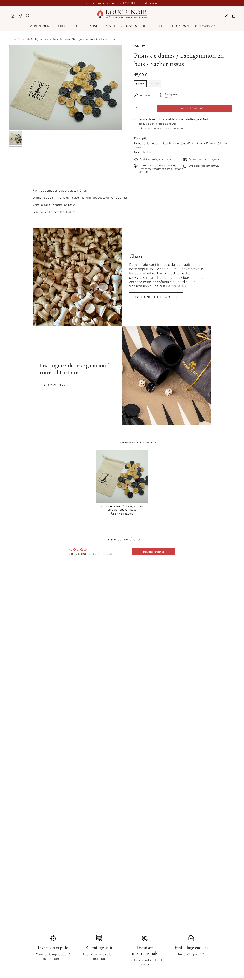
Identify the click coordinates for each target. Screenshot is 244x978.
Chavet (139, 46)
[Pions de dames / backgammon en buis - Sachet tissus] (122, 476)
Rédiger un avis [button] (153, 551)
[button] (40, 26)
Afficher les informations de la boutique (160, 128)
